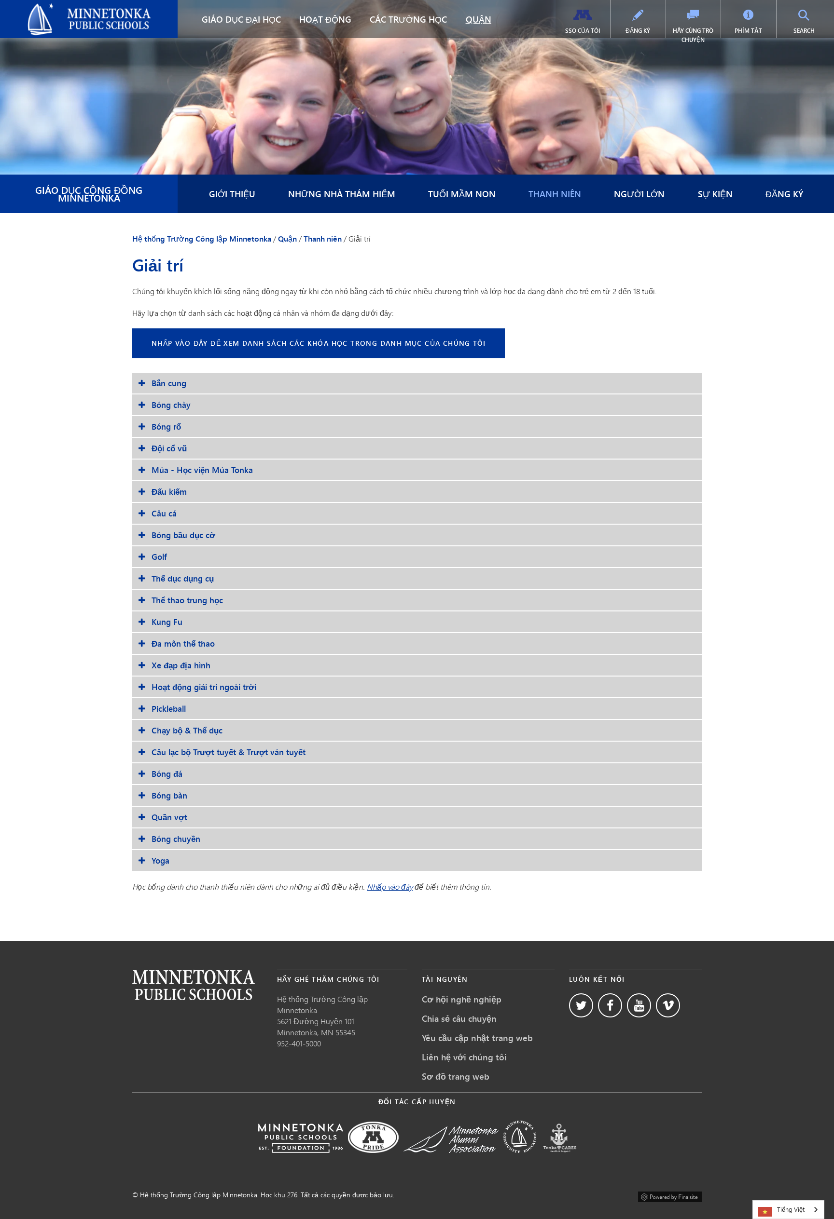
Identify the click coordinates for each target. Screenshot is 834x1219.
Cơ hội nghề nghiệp (461, 999)
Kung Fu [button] (167, 622)
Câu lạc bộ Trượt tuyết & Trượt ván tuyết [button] (229, 752)
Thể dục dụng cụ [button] (183, 578)
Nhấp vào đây (390, 886)
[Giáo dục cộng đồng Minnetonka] (520, 1159)
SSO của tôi (582, 31)
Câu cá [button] (164, 513)
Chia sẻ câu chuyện (459, 1018)
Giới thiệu (232, 194)
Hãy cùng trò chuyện (693, 35)
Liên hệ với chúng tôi (464, 1057)
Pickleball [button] (169, 709)
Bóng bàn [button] (169, 795)
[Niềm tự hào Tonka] (373, 1159)
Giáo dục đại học (241, 19)
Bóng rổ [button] (166, 426)
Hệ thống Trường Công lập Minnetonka (74, 8)
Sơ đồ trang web (455, 1076)
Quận (478, 19)
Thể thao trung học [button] (187, 600)
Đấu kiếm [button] (169, 492)
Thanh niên (554, 194)
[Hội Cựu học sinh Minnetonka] (451, 1159)
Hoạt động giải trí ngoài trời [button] (204, 687)
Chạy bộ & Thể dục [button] (187, 730)
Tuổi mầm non (462, 194)
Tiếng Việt (791, 1209)
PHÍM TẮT (748, 31)
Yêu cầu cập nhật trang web (477, 1037)
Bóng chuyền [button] (176, 839)
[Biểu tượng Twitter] (581, 1005)
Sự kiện (715, 194)
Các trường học (408, 19)
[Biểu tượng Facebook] (610, 1005)
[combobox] (788, 1209)
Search (812, 30)
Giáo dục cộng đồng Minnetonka (88, 193)
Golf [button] (159, 557)
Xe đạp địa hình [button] (181, 665)
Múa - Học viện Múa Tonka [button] (202, 470)
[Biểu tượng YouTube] (639, 1005)
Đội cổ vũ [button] (169, 448)
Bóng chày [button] (171, 405)
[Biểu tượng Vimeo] (668, 1005)
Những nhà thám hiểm (341, 194)
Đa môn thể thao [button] (183, 643)
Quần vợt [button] (169, 817)
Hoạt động (325, 19)
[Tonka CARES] (560, 1159)
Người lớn (639, 194)
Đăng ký (638, 31)
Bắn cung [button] (169, 383)
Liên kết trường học (193, 985)
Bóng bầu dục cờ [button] (183, 535)
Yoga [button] (160, 860)
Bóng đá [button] (167, 774)
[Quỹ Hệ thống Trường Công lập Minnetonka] (300, 1159)
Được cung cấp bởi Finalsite (670, 1195)
